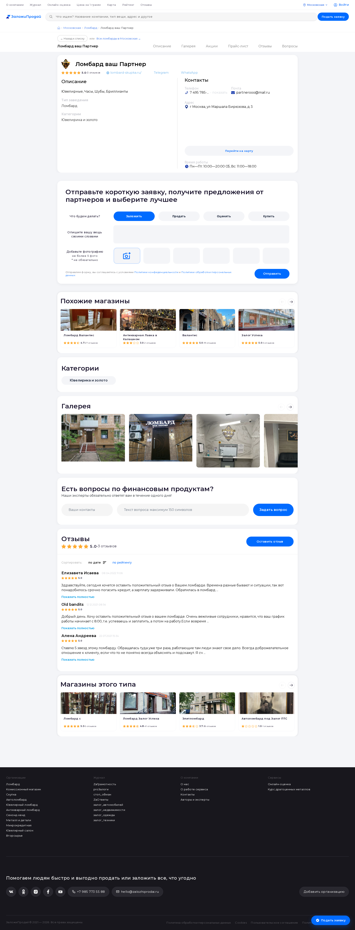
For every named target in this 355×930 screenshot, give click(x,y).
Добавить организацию (324, 892)
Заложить (134, 216)
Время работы (196, 162)
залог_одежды (104, 815)
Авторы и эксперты (195, 799)
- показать (218, 92)
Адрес (189, 102)
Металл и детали (18, 820)
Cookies (241, 922)
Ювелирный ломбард (22, 804)
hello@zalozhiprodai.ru (140, 892)
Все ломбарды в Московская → (119, 38)
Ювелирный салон (19, 830)
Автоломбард (16, 799)
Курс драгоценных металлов (289, 789)
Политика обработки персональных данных (198, 922)
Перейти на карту (239, 150)
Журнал (35, 4)
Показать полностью (77, 597)
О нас (185, 784)
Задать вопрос (273, 510)
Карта (111, 4)
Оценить (224, 216)
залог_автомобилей (108, 804)
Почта (236, 88)
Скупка (11, 794)
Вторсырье (14, 835)
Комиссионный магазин (23, 789)
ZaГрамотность (104, 784)
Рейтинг (128, 4)
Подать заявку (333, 16)
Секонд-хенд (15, 815)
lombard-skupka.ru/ (125, 72)
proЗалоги (101, 789)
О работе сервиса (194, 789)
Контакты (188, 794)
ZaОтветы (100, 799)
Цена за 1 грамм (89, 4)
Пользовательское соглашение (274, 922)
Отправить (272, 274)
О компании (15, 4)
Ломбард (90, 27)
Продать (179, 216)
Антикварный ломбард (23, 809)
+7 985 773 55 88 (91, 892)
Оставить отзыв (270, 541)
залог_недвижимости (109, 809)
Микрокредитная (19, 825)
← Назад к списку (72, 38)
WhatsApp (189, 72)
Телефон (191, 88)
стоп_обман (102, 794)
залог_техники (104, 820)
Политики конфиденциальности (156, 272)
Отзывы (146, 4)
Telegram (161, 72)
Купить (269, 216)
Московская (72, 27)
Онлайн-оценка (58, 4)
